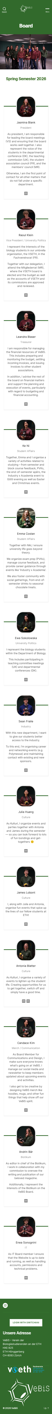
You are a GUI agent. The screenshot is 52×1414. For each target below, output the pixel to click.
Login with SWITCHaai (26, 1322)
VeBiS (14, 1408)
